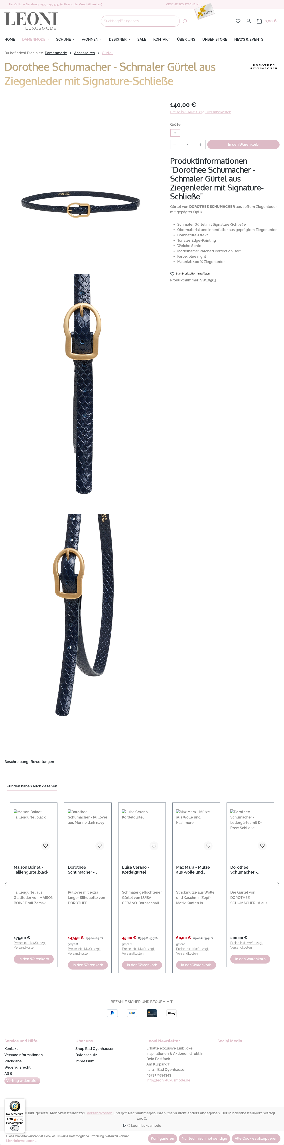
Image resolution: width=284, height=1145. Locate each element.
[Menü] (22, 1101)
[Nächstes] (278, 885)
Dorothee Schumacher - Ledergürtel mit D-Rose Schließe (248, 870)
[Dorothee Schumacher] (264, 75)
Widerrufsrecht (17, 1067)
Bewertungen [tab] (42, 762)
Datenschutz (86, 1055)
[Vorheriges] (5, 885)
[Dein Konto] (248, 20)
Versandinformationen (23, 1055)
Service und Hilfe (20, 1041)
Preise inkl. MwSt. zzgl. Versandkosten (200, 112)
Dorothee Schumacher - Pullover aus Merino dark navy (86, 870)
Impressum (85, 1061)
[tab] (16, 762)
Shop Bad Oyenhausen (94, 1049)
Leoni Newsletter (163, 1041)
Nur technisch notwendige (204, 1138)
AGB (8, 1073)
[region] (142, 885)
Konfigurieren (162, 1138)
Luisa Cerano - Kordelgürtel (135, 869)
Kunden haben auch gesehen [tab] (32, 786)
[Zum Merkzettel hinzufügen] (45, 845)
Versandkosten (99, 1113)
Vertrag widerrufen (22, 1081)
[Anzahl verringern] (174, 144)
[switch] (14, 1128)
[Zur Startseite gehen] (31, 21)
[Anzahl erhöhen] (200, 144)
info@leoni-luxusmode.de (168, 1080)
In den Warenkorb (243, 144)
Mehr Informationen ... (21, 1141)
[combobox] (140, 21)
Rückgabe (13, 1061)
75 (175, 133)
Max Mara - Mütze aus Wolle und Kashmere (193, 870)
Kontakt (11, 1049)
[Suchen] (184, 21)
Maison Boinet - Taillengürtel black (31, 869)
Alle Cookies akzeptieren (256, 1138)
